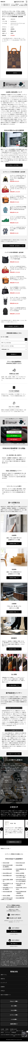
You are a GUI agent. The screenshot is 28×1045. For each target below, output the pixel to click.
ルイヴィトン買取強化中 (15, 4)
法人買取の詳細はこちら (14, 685)
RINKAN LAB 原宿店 (20, 873)
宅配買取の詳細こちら (14, 577)
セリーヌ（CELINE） (9, 952)
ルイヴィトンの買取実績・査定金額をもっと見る (14, 245)
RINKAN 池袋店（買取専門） (8, 880)
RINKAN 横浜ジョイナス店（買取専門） (8, 888)
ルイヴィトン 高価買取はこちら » (14, 73)
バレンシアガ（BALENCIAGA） (11, 954)
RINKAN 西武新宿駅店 (7, 869)
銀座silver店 (13, 31)
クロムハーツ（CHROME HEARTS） (16, 958)
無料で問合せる (14, 931)
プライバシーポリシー (5, 1030)
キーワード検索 (4, 337)
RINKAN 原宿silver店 (7, 873)
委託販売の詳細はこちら (14, 649)
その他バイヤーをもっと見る (14, 753)
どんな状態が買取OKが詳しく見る (14, 800)
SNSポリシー (12, 1030)
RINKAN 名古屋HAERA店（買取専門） (21, 892)
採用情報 (13, 1032)
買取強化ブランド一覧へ (5, 848)
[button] (26, 1)
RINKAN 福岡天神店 (20, 898)
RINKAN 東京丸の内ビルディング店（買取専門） (21, 880)
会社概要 (2, 1029)
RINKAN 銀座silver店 (7, 875)
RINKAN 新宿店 (19, 865)
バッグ (12, 27)
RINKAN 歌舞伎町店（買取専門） (21, 869)
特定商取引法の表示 (13, 1029)
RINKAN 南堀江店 (19, 895)
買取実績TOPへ (14, 354)
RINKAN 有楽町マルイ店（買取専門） (8, 884)
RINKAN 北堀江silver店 (7, 898)
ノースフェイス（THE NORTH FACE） (14, 955)
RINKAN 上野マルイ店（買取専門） (20, 884)
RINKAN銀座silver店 (14, 5)
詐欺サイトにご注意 (19, 1030)
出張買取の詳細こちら (14, 543)
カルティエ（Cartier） (19, 959)
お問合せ (2, 1032)
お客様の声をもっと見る (14, 842)
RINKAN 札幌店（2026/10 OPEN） (21, 888)
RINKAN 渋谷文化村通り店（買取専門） (8, 865)
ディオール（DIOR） (17, 952)
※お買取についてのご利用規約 (6, 899)
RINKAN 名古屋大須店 (7, 891)
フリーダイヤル (16, 39)
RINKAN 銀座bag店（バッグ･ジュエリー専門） (21, 876)
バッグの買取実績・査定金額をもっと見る (14, 326)
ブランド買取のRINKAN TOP (5, 4)
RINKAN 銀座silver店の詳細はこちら (14, 165)
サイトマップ (7, 1032)
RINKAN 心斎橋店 (6, 895)
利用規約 (6, 1029)
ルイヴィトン (13, 21)
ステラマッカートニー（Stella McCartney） (18, 957)
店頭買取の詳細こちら (14, 612)
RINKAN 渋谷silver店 (20, 862)
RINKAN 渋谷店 (6, 862)
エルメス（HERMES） (18, 951)
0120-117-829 (15, 918)
